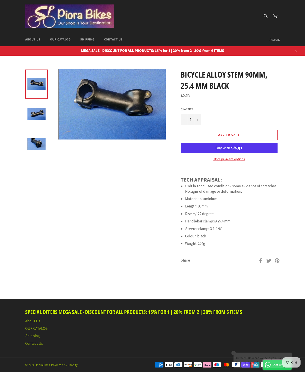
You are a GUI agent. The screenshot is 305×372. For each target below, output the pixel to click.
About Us (32, 39)
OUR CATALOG (60, 39)
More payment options (229, 159)
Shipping (87, 39)
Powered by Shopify (64, 365)
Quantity (187, 109)
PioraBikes (43, 365)
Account (275, 40)
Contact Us (113, 39)
